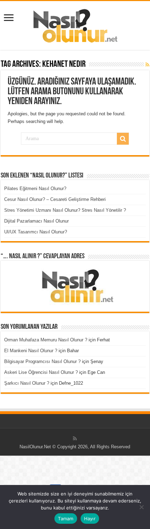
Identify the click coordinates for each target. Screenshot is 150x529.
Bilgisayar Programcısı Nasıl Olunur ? (42, 361)
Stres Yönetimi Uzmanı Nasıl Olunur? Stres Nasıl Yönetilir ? (65, 210)
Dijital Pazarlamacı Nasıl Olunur (36, 221)
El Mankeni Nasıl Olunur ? (30, 350)
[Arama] (123, 139)
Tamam (65, 518)
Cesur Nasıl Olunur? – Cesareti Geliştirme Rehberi (55, 199)
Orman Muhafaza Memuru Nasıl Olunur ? (45, 339)
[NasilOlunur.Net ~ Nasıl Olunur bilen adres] (75, 24)
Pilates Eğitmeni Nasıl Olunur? (35, 188)
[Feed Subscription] (147, 64)
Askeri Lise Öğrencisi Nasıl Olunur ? (41, 372)
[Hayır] (141, 506)
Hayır (90, 518)
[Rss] (74, 438)
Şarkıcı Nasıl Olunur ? (26, 383)
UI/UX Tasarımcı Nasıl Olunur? (35, 231)
